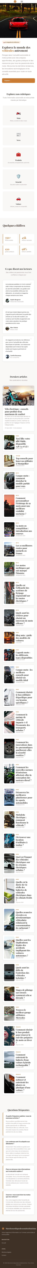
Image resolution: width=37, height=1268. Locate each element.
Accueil (4, 1243)
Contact (4, 1255)
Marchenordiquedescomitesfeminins (20, 1228)
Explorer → (7, 80)
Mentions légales (6, 1252)
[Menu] (21, 1)
